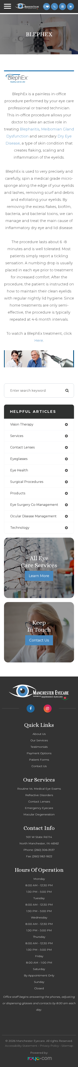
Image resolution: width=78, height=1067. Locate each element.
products (17, 493)
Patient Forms (39, 759)
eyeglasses (18, 459)
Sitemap (67, 1045)
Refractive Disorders (39, 795)
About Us (39, 733)
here (38, 340)
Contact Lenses (39, 801)
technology (19, 528)
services (16, 436)
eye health (19, 470)
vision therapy (21, 424)
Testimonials (39, 746)
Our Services (39, 740)
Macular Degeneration (39, 814)
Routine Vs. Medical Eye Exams (39, 788)
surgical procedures (26, 482)
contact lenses (22, 447)
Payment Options (39, 753)
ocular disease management (33, 516)
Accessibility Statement (21, 1045)
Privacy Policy (49, 1045)
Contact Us (39, 640)
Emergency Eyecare (39, 808)
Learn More (39, 576)
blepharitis (29, 129)
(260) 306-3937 (44, 849)
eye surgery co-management (34, 505)
